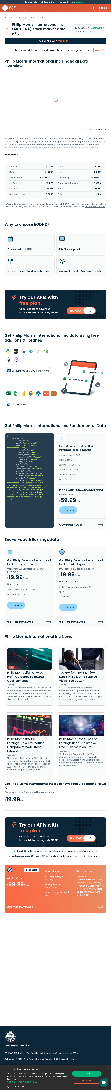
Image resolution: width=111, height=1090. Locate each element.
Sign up (103, 7)
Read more (11, 1079)
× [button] (108, 1068)
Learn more (81, 2)
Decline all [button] (86, 1080)
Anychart (102, 129)
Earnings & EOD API (79, 50)
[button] (38, 1082)
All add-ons (19, 404)
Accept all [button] (86, 1074)
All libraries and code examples (30, 370)
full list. (87, 894)
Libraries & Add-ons (25, 50)
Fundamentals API (52, 50)
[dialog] (55, 1077)
